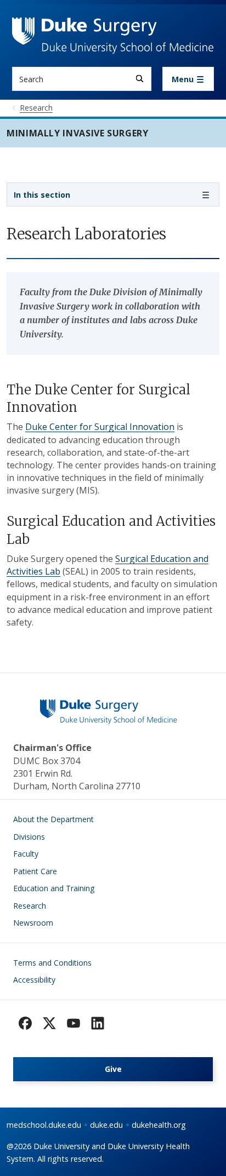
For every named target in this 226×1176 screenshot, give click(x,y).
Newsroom (33, 922)
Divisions (29, 836)
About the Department (53, 819)
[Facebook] (25, 1023)
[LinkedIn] (98, 1023)
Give (113, 1069)
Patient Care (35, 871)
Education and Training (53, 888)
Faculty (25, 853)
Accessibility (34, 979)
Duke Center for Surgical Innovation (99, 427)
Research (29, 905)
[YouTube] (73, 1023)
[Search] (139, 78)
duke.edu (106, 1125)
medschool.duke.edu (44, 1125)
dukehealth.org (159, 1125)
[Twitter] (49, 1023)
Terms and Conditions (52, 962)
